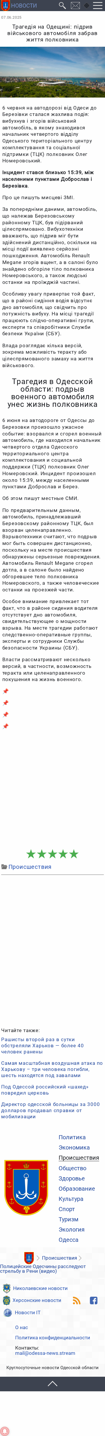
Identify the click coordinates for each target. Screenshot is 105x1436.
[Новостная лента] (77, 1300)
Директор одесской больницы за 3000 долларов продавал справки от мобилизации (50, 1110)
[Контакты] (75, 5)
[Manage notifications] (4, 1431)
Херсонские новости (37, 1300)
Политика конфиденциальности (52, 1338)
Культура (71, 1199)
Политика (72, 1137)
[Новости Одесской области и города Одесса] (19, 5)
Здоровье (72, 1179)
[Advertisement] (52, 789)
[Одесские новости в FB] (94, 1300)
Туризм (68, 1220)
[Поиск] (62, 5)
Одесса (68, 1240)
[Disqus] (52, 950)
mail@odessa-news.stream (45, 1353)
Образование (77, 1189)
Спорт (67, 1209)
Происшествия (79, 1158)
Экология (72, 1230)
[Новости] (29, 1258)
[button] (52, 1384)
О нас (21, 1327)
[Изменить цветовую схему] (86, 5)
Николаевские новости (40, 1288)
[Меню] (98, 5)
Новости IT (28, 1312)
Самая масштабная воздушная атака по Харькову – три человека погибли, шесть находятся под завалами (52, 1069)
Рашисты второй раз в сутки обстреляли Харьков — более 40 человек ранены (42, 1045)
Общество (72, 1168)
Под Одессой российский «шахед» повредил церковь (45, 1090)
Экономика (74, 1148)
